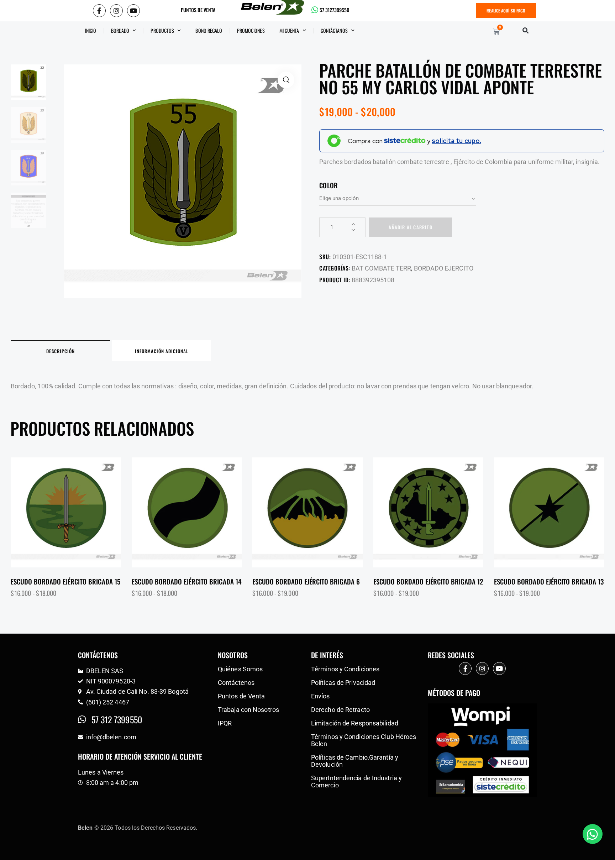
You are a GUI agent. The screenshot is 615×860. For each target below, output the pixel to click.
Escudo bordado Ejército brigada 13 (549, 581)
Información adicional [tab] (161, 351)
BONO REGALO (208, 30)
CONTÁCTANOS (334, 30)
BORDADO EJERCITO (443, 268)
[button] (525, 30)
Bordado (120, 30)
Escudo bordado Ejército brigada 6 (306, 581)
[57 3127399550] (315, 10)
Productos (162, 30)
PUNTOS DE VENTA (198, 10)
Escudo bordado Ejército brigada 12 (428, 581)
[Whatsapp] (593, 834)
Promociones (251, 30)
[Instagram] (116, 10)
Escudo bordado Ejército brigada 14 (187, 581)
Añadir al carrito (410, 227)
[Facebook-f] (99, 10)
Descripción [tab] (60, 351)
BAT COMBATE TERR (381, 268)
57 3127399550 (334, 10)
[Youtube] (133, 10)
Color (328, 185)
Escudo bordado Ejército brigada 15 (65, 581)
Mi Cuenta (289, 30)
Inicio (90, 30)
